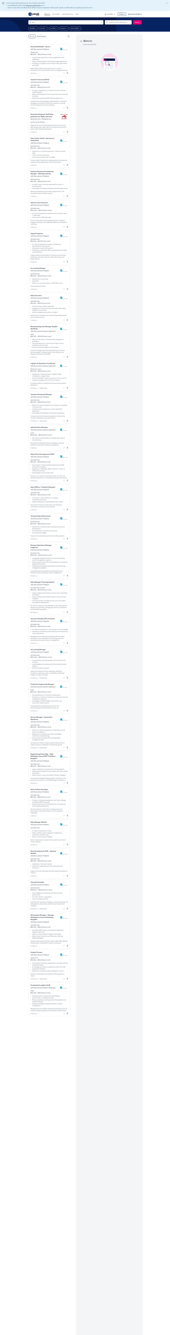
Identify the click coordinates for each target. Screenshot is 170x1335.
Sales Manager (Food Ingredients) (42, 582)
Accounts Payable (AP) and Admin (42, 619)
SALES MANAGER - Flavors (40, 47)
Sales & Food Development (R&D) (42, 454)
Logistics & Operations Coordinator (42, 363)
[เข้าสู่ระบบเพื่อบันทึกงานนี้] (67, 73)
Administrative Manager (39, 427)
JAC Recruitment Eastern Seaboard (42, 331)
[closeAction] (167, 3)
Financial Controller (37, 882)
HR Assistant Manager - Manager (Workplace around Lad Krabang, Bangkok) (42, 917)
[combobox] (65, 22)
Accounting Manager (38, 268)
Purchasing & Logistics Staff (40, 985)
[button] (110, 14)
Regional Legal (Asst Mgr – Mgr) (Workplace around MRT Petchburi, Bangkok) (43, 756)
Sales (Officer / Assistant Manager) (42, 487)
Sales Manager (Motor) (38, 822)
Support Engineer (36, 233)
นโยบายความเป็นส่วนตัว (33, 5)
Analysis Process (36, 952)
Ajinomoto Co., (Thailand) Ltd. (40, 119)
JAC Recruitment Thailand (39, 49)
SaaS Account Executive (39, 203)
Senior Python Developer (39, 789)
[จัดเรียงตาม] (68, 36)
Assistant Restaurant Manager (41, 394)
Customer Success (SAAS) (39, 79)
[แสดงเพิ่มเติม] (64, 73)
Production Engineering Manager (42, 684)
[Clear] (101, 22)
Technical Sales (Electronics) (40, 516)
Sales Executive (36, 295)
